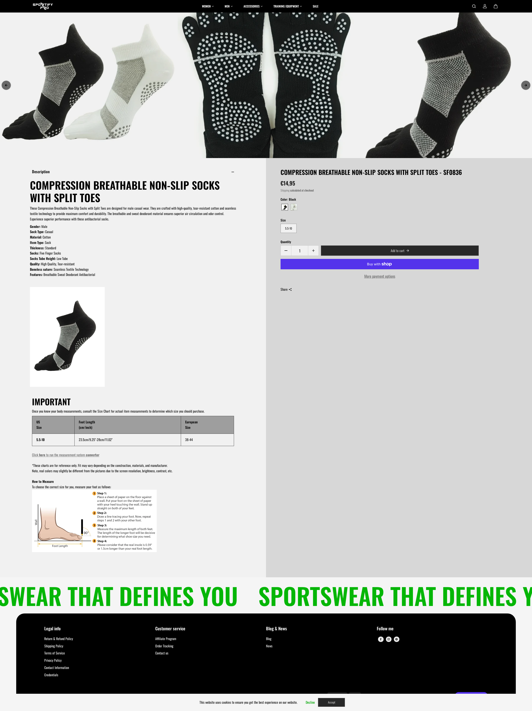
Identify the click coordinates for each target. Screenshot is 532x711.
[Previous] (6, 85)
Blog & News (276, 629)
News (269, 645)
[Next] (525, 85)
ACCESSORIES (252, 6)
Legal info (52, 629)
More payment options (379, 276)
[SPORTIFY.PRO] (42, 6)
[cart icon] (496, 6)
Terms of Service (54, 652)
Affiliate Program (165, 638)
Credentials (51, 674)
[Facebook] (381, 639)
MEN (227, 6)
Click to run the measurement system (65, 454)
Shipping (285, 190)
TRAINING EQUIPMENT (286, 6)
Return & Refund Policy (58, 638)
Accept (331, 702)
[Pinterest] (396, 639)
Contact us (161, 652)
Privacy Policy (53, 660)
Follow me (385, 629)
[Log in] (485, 6)
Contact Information (56, 667)
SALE (315, 6)
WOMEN (206, 6)
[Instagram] (389, 639)
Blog (268, 638)
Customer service (170, 629)
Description (41, 171)
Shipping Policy (53, 645)
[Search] (474, 6)
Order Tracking (164, 645)
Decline (310, 702)
